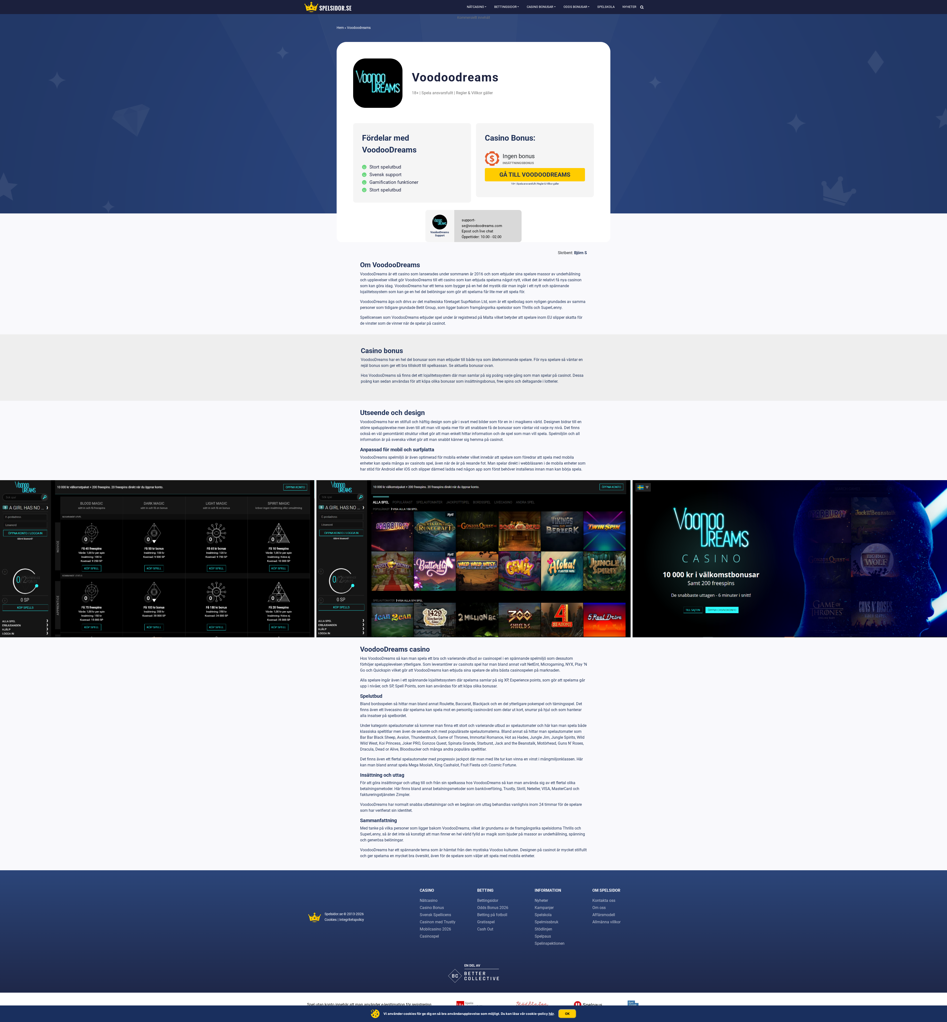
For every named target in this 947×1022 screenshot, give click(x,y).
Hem (340, 28)
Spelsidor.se (334, 914)
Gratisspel (486, 922)
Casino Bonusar (540, 7)
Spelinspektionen (550, 943)
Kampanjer (544, 907)
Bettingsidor (505, 7)
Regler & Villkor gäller (474, 93)
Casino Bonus (432, 907)
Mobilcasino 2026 (435, 929)
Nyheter (629, 7)
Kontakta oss (603, 900)
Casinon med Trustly (437, 922)
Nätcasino (475, 7)
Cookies (331, 920)
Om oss (599, 907)
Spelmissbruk (546, 922)
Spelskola (606, 7)
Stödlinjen (543, 929)
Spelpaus (543, 936)
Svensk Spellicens (435, 914)
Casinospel (429, 936)
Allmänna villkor (606, 922)
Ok (567, 1014)
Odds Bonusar (575, 7)
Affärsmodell (603, 914)
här (551, 1014)
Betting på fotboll (492, 914)
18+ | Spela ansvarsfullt (432, 93)
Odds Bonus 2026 (492, 907)
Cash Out (485, 929)
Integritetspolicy (351, 920)
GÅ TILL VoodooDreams (534, 174)
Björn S (580, 252)
